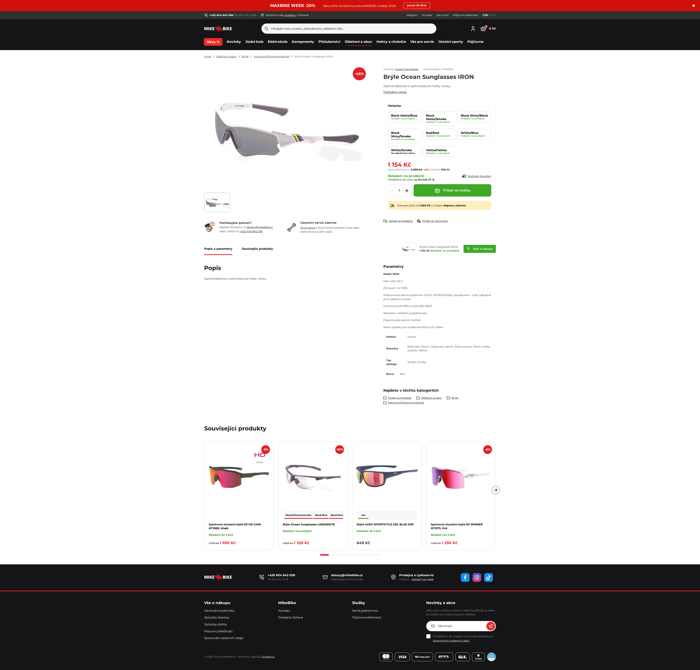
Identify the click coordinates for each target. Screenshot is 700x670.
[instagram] (476, 577)
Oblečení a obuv (226, 56)
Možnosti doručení (479, 176)
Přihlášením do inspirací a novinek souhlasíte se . (463, 638)
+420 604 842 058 (251, 231)
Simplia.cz (268, 656)
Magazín (412, 15)
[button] (693, 5)
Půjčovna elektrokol (465, 15)
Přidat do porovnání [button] (435, 221)
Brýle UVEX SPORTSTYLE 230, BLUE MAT (385, 524)
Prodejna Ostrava (290, 617)
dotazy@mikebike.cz (260, 227)
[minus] (391, 190)
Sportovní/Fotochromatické (271, 56)
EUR (493, 15)
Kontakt (427, 15)
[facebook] (465, 577)
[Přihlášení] (473, 28)
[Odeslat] (490, 626)
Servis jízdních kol (365, 610)
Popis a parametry (218, 248)
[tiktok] (488, 577)
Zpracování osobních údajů (223, 638)
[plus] (407, 190)
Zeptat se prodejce (401, 221)
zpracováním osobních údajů (451, 640)
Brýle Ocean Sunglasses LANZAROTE (309, 524)
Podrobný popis (395, 92)
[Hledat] (266, 28)
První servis (307, 227)
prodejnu (290, 15)
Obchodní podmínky (219, 610)
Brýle (245, 56)
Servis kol (442, 15)
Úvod (207, 56)
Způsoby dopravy (216, 617)
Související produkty (257, 248)
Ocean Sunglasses (406, 69)
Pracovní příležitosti (218, 631)
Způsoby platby (215, 624)
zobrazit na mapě (422, 579)
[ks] (399, 191)
